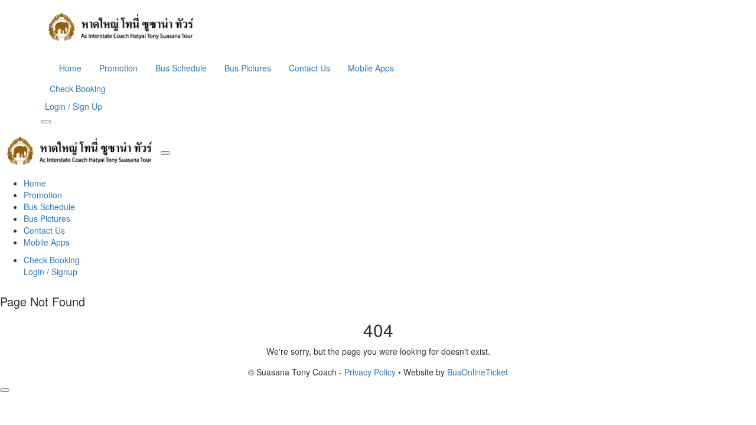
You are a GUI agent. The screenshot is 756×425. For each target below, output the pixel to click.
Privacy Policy (370, 372)
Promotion (118, 68)
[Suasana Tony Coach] (378, 26)
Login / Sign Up (73, 106)
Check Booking (78, 88)
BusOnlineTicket (477, 372)
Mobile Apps (371, 68)
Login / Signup (50, 271)
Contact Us (309, 68)
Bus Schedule (181, 68)
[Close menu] (165, 153)
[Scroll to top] (4, 390)
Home (70, 68)
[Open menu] (46, 121)
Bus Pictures (247, 68)
